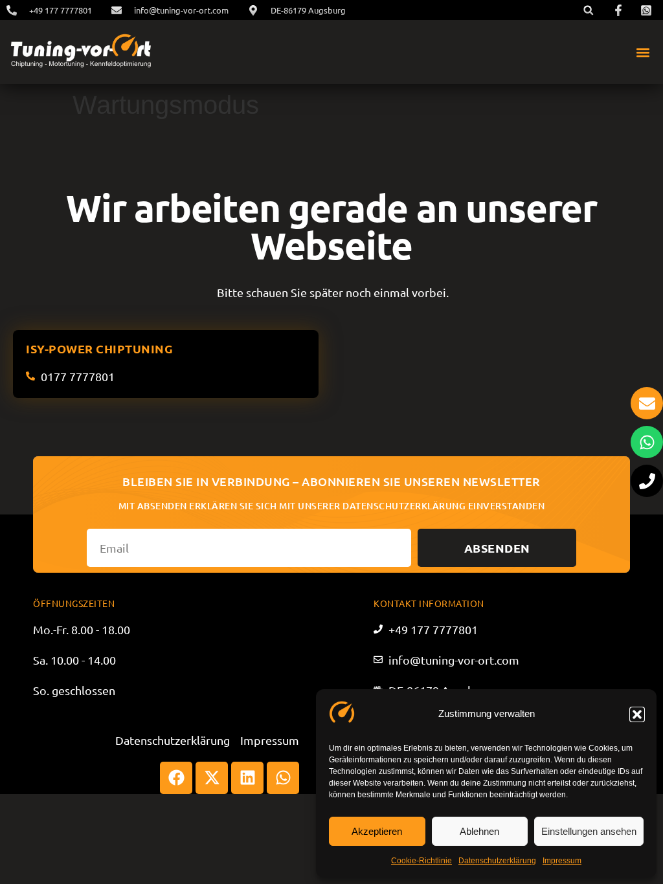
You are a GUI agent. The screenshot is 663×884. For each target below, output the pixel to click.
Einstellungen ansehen (588, 831)
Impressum (562, 860)
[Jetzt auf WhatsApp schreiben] (648, 10)
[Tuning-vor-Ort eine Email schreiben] (647, 403)
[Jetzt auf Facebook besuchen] (620, 10)
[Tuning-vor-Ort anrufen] (647, 481)
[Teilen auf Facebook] (176, 778)
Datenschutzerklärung (497, 860)
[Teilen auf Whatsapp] (283, 778)
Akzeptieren (377, 831)
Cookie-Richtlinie (421, 860)
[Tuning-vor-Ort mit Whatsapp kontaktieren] (647, 442)
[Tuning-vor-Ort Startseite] (81, 52)
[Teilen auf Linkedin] (247, 778)
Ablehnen (479, 831)
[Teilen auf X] (212, 778)
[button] (637, 714)
